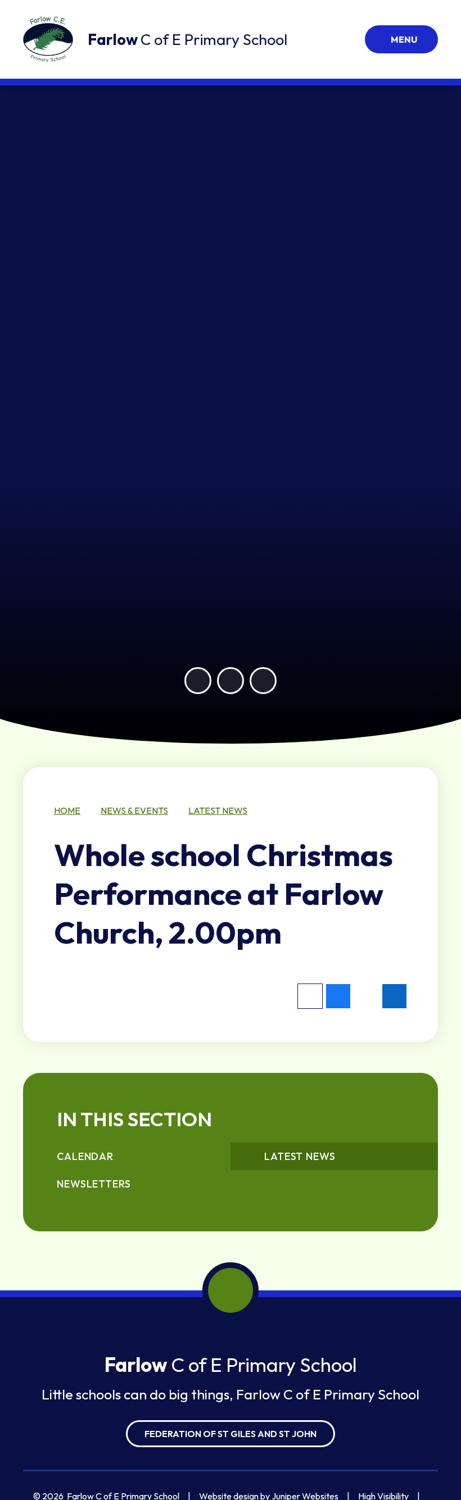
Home (67, 810)
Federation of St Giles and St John (230, 1433)
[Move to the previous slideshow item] (197, 680)
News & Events (134, 810)
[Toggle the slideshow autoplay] (263, 680)
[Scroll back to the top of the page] (230, 1290)
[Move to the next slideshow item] (230, 680)
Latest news (217, 810)
